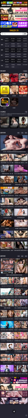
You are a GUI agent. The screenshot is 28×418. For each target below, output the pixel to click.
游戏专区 (25, 38)
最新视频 (3, 133)
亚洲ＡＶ (7, 43)
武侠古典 (25, 59)
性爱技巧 (25, 61)
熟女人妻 (7, 46)
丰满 (18, 256)
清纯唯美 (13, 56)
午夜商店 (13, 64)
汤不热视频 (25, 64)
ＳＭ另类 (25, 46)
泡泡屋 (13, 66)
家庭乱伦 (13, 59)
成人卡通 (19, 49)
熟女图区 (19, 56)
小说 (2, 60)
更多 (26, 132)
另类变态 (25, 51)
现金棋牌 (19, 40)
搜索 (25, 33)
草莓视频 (19, 64)
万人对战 (19, 38)
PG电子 (6, 38)
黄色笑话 (19, 61)
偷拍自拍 (13, 49)
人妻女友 (19, 59)
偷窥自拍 (7, 54)
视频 (2, 44)
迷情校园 (7, 61)
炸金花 (13, 40)
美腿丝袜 (7, 56)
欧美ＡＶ (19, 43)
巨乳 (22, 132)
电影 (2, 50)
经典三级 (13, 51)
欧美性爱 (25, 49)
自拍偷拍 (13, 43)
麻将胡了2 (7, 40)
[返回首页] (26, 415)
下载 (26, 111)
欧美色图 (19, 54)
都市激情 (7, 59)
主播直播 (19, 46)
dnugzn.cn (14, 30)
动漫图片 (25, 54)
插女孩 (7, 64)
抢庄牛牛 (25, 40)
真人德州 (13, 38)
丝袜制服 (13, 46)
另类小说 (13, 61)
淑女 (22, 256)
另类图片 (25, 56)
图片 (2, 55)
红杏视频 (7, 66)
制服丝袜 (7, 51)
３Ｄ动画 (25, 43)
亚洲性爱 (7, 49)
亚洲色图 (13, 54)
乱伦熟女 (19, 51)
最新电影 (3, 256)
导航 (2, 65)
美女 (18, 132)
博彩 (2, 39)
